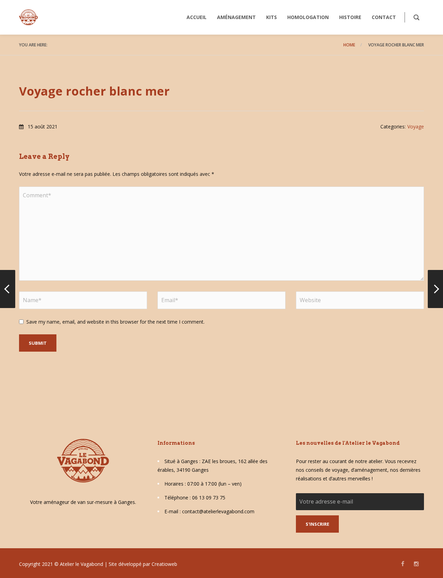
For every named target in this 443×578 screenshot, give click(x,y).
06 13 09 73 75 (208, 497)
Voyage (415, 126)
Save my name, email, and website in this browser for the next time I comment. (115, 321)
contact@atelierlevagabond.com (218, 511)
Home (349, 45)
